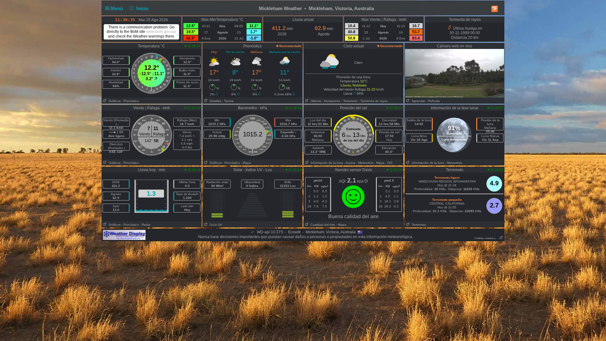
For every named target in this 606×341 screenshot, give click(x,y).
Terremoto (418, 224)
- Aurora (349, 163)
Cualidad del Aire (322, 224)
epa (361, 181)
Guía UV (215, 224)
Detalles (214, 101)
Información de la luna (326, 163)
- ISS (389, 163)
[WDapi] (124, 234)
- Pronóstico (130, 101)
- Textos (228, 101)
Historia (315, 101)
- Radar (145, 224)
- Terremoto (349, 101)
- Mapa (246, 163)
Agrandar (417, 101)
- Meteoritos (364, 163)
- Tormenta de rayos (373, 101)
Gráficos (114, 101)
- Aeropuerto (331, 101)
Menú (118, 8)
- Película (433, 101)
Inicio (142, 8)
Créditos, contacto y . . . (486, 238)
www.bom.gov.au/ (161, 31)
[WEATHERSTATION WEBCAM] (454, 73)
